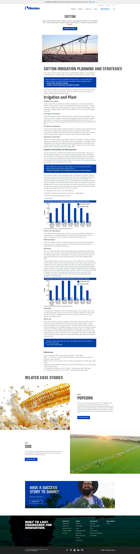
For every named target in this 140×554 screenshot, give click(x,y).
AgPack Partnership (81, 530)
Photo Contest (93, 530)
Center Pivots (65, 523)
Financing (92, 523)
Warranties (78, 533)
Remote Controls (66, 528)
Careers (108, 523)
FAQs (91, 528)
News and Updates (95, 526)
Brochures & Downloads (96, 533)
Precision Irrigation (67, 530)
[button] (74, 9)
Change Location (108, 550)
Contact (109, 5)
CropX (77, 528)
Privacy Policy (79, 540)
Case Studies (93, 535)
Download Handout (70, 28)
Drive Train (65, 533)
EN (114, 5)
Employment (101, 5)
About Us (78, 523)
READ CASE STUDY (83, 417)
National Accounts (80, 535)
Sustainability (79, 526)
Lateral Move (65, 526)
